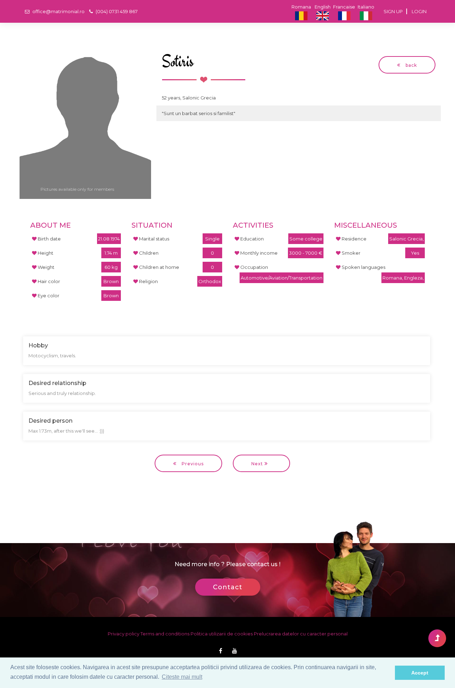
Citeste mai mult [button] (182, 677)
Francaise (344, 7)
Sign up (393, 11)
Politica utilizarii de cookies (222, 633)
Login (419, 11)
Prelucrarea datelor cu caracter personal (301, 633)
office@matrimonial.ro (58, 11)
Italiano (366, 7)
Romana (301, 7)
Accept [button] (419, 673)
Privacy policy (124, 633)
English (323, 7)
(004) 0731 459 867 (116, 11)
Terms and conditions (165, 633)
